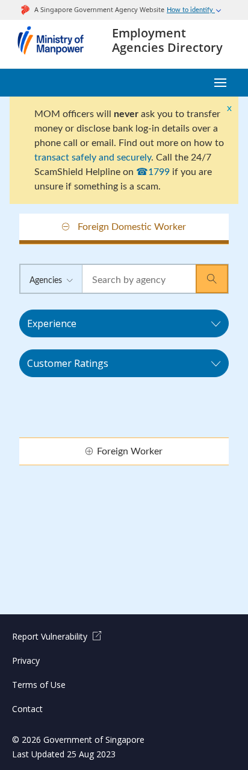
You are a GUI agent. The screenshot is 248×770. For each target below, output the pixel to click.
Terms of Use (39, 684)
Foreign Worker (130, 451)
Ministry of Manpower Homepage (56, 44)
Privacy (26, 660)
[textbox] (139, 281)
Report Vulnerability (51, 636)
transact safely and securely (92, 157)
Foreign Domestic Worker (132, 227)
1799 (159, 172)
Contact (27, 708)
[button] (212, 278)
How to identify (191, 10)
